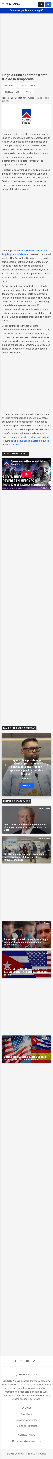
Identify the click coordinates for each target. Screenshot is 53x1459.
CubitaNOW (13, 4)
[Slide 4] (21, 792)
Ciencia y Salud (12, 92)
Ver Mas (26, 786)
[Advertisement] (26, 43)
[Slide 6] (28, 792)
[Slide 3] (18, 792)
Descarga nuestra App (26, 1420)
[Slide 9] (38, 792)
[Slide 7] (31, 792)
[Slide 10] (42, 792)
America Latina (28, 86)
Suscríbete (26, 1414)
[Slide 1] (11, 792)
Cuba (28, 92)
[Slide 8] (35, 792)
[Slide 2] (14, 792)
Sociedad (9, 86)
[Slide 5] (24, 792)
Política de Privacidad (26, 1426)
